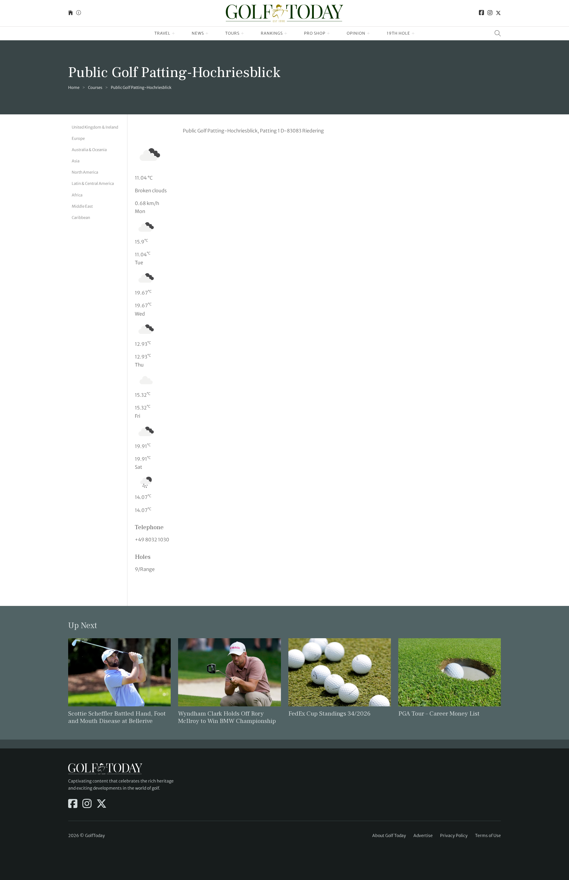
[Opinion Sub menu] (368, 33)
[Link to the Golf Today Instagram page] (490, 13)
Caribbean (81, 217)
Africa (77, 195)
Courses (95, 87)
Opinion (356, 33)
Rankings (272, 33)
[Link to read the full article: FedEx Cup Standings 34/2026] (339, 672)
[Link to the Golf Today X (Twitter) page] (498, 13)
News (198, 33)
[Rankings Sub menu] (285, 33)
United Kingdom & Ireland (95, 127)
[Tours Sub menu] (242, 33)
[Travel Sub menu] (173, 33)
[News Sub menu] (207, 33)
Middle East (82, 206)
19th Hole (398, 33)
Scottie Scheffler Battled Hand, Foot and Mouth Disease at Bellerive (117, 717)
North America (85, 172)
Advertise (423, 835)
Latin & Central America (93, 183)
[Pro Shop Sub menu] (328, 33)
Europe (78, 138)
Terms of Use (488, 835)
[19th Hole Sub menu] (413, 33)
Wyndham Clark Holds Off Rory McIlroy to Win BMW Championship (227, 717)
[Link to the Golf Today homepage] (70, 13)
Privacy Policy (454, 835)
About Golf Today (389, 835)
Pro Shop (314, 33)
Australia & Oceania (89, 149)
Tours (232, 33)
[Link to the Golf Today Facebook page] (481, 13)
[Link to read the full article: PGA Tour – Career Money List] (449, 672)
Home (73, 87)
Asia (75, 161)
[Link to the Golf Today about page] (78, 13)
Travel (162, 33)
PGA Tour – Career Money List (439, 714)
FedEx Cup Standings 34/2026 (329, 714)
